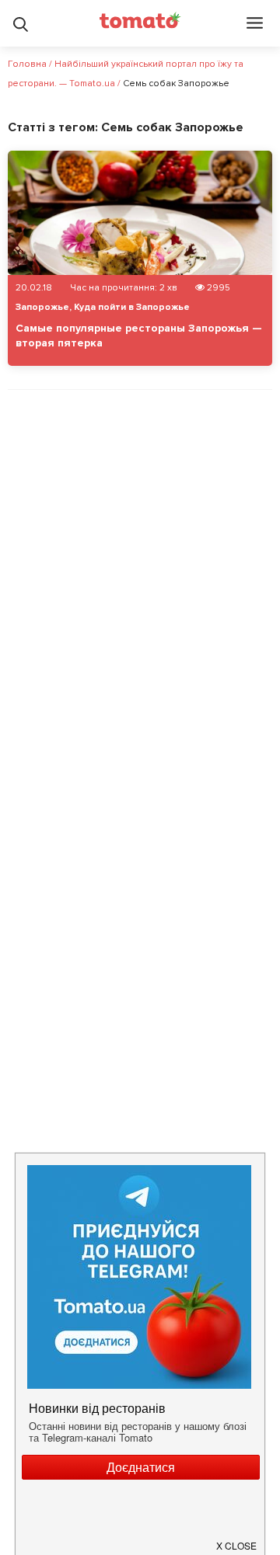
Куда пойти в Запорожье (132, 307)
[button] (237, 1539)
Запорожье (42, 307)
